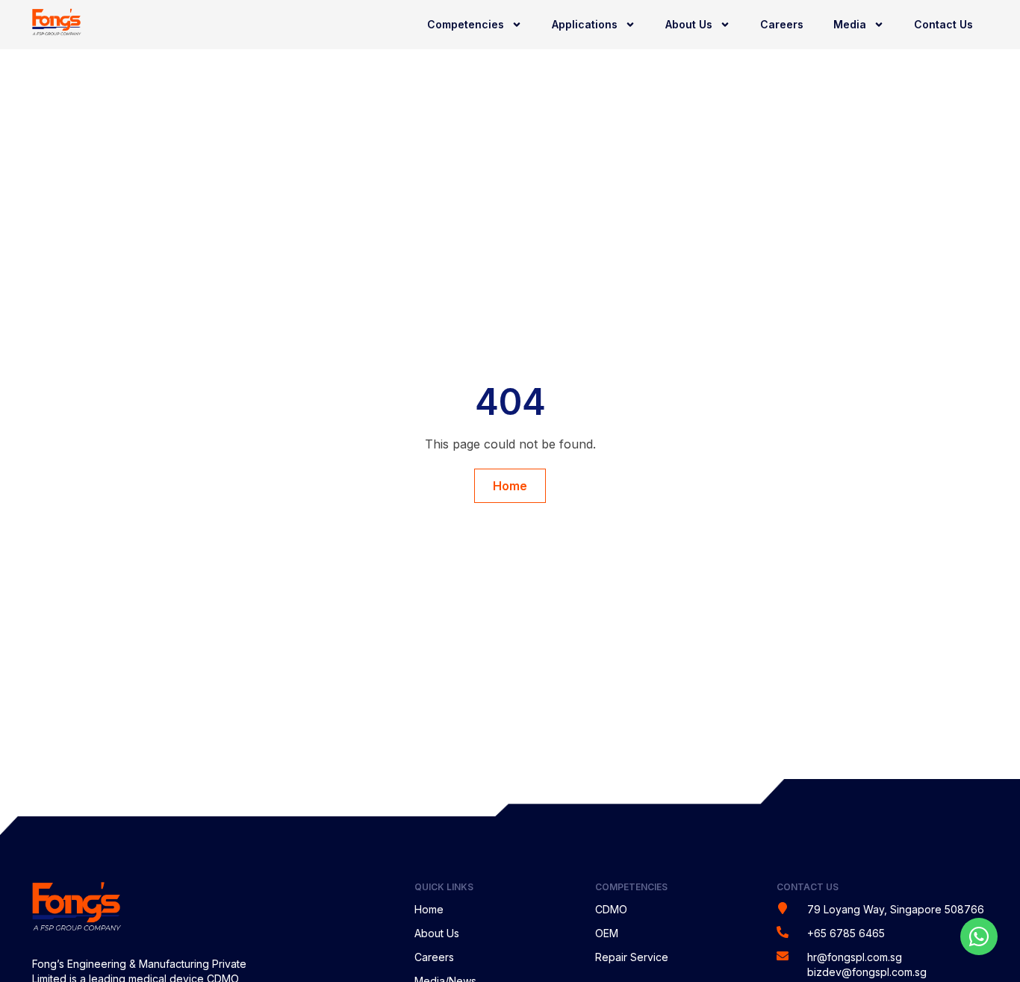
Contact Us (943, 24)
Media (849, 24)
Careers (781, 24)
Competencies (465, 24)
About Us (688, 24)
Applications (585, 24)
